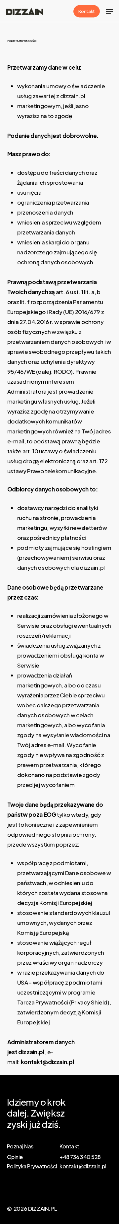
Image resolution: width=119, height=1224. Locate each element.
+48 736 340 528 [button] (80, 1157)
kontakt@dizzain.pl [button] (83, 1166)
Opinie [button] (15, 1157)
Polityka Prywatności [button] (32, 1166)
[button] (109, 11)
